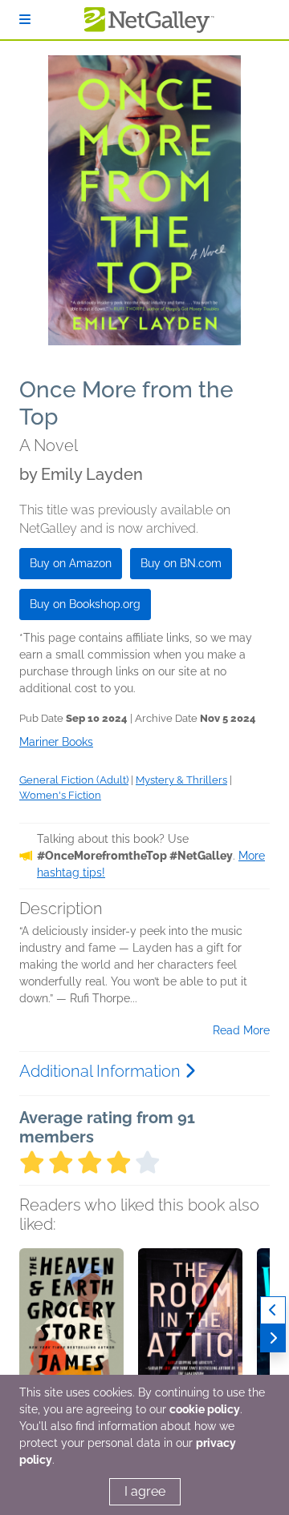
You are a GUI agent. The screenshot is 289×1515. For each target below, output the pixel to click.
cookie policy (204, 1409)
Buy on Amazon (71, 563)
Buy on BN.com (181, 563)
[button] (71, 1332)
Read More (241, 1030)
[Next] (273, 1338)
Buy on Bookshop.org (85, 604)
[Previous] (273, 1310)
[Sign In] (25, 20)
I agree (144, 1491)
